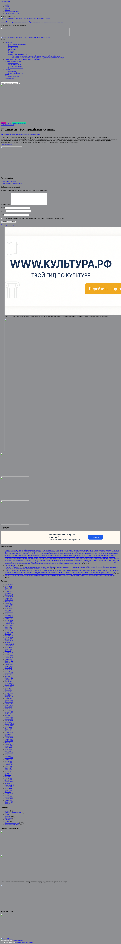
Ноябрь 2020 (9, 700)
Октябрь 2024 (9, 622)
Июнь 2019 (8, 729)
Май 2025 (8, 610)
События (7, 10)
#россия (9, 144)
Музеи (7, 6)
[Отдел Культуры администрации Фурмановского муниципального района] (25, 18)
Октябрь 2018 (9, 742)
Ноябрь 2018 (9, 741)
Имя (3, 207)
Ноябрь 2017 (9, 761)
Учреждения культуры (12, 13)
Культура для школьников (13, 61)
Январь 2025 (9, 617)
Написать (95, 537)
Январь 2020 (9, 717)
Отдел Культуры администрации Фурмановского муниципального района (32, 22)
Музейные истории (14, 64)
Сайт (2, 214)
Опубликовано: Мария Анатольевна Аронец (15, 134)
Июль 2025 (8, 606)
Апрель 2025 (9, 612)
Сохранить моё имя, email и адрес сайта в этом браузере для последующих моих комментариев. (34, 218)
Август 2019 (9, 725)
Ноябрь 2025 (9, 600)
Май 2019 (8, 730)
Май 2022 (8, 671)
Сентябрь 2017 (9, 764)
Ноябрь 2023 (9, 640)
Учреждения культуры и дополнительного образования (22, 59)
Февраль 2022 (9, 676)
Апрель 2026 (9, 591)
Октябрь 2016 (9, 783)
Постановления (13, 46)
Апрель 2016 (9, 793)
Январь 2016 (9, 798)
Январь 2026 (9, 596)
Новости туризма (13, 76)
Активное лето (13, 63)
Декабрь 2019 (9, 719)
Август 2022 (9, 666)
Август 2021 (9, 686)
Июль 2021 (8, 688)
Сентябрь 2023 (9, 644)
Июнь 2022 (8, 669)
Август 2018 (9, 746)
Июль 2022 (8, 668)
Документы (8, 42)
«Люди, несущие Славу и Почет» (11, 183)
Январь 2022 (9, 678)
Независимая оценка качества (18, 54)
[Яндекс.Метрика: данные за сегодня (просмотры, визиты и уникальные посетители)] (7, 939)
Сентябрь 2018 (9, 744)
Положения (12, 71)
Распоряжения (13, 47)
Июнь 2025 (8, 608)
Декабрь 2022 (9, 659)
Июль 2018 (8, 747)
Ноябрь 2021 (9, 681)
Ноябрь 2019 (9, 720)
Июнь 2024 (8, 629)
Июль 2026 (8, 586)
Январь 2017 (9, 778)
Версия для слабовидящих (9, 225)
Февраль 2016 (9, 797)
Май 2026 (8, 589)
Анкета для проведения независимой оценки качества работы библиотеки (36, 56)
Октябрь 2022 (9, 663)
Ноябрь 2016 (9, 781)
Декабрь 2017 (9, 759)
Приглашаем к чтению (15, 68)
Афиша (7, 5)
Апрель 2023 (9, 652)
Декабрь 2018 (9, 739)
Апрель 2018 (9, 753)
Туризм (7, 74)
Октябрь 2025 (9, 601)
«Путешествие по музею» (9, 181)
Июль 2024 (8, 627)
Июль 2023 (8, 647)
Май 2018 (8, 751)
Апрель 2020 (9, 712)
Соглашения (12, 49)
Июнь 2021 (8, 690)
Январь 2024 (9, 637)
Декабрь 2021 (9, 680)
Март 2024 (8, 634)
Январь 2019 (9, 737)
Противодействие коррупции (17, 44)
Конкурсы (8, 69)
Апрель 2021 (9, 693)
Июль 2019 (8, 727)
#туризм (3, 144)
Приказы (11, 51)
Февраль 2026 (9, 595)
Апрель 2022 (9, 673)
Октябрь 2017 (9, 763)
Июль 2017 (8, 768)
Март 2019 (8, 734)
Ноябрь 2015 (9, 802)
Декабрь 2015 (9, 800)
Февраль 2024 (9, 635)
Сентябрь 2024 (9, 623)
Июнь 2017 (8, 770)
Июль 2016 (8, 788)
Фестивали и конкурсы (12, 11)
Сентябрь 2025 (9, 603)
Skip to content (5, 1)
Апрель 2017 (9, 773)
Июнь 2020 (8, 708)
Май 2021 (8, 691)
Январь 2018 (9, 758)
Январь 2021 (9, 698)
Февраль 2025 (9, 615)
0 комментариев (35, 134)
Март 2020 (8, 713)
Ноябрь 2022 (9, 661)
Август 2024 (9, 625)
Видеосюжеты (9, 78)
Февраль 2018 (9, 756)
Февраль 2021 (9, 697)
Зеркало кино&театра (15, 66)
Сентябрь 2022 (9, 664)
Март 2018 (8, 754)
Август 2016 (9, 787)
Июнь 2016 (8, 790)
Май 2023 (8, 651)
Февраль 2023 (9, 656)
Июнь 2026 (8, 588)
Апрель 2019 (9, 732)
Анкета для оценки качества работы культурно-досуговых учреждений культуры (38, 58)
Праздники (8, 818)
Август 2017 (9, 766)
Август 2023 (9, 646)
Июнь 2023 (8, 649)
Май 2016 (8, 792)
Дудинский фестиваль (15, 73)
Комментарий (6, 204)
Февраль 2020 (9, 715)
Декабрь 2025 (9, 598)
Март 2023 (8, 654)
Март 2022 (8, 674)
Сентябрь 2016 (9, 785)
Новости (7, 8)
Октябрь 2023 (9, 642)
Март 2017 (8, 775)
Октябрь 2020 (9, 702)
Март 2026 (8, 593)
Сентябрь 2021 (9, 685)
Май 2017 (8, 771)
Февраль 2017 (9, 776)
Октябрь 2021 (9, 683)
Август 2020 (9, 705)
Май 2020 (8, 710)
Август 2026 (9, 584)
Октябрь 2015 (9, 804)
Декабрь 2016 (9, 780)
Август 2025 (9, 605)
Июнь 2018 (8, 749)
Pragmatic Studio (18, 940)
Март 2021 (8, 695)
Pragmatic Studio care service (24, 942)
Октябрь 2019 (9, 722)
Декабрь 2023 (9, 639)
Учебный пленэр (10, 565)
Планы (10, 52)
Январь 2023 (9, 657)
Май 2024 (8, 630)
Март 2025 (8, 613)
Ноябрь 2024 (9, 620)
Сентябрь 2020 (9, 703)
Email (3, 211)
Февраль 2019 (9, 736)
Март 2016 (8, 795)
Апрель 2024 (9, 632)
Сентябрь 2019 (9, 724)
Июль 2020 (8, 707)
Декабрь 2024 (9, 618)
